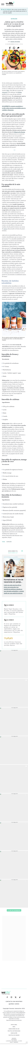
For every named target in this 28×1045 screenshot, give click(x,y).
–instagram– (11, 996)
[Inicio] (10, 5)
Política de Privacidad (14, 1030)
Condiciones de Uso (14, 1028)
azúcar (5, 229)
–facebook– (7, 996)
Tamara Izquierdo (15, 41)
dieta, (7, 90)
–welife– (20, 996)
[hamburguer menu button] (2, 4)
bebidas (20, 92)
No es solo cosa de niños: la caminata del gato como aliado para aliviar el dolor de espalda (15, 11)
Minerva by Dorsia (19, 132)
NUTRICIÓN (9, 541)
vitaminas (5, 92)
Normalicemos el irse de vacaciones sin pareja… (13, 580)
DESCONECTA (13, 551)
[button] (14, 664)
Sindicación (14, 1033)
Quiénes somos (14, 1004)
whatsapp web (14, 47)
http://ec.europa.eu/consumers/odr (13, 1020)
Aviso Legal (14, 1024)
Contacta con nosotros (14, 1001)
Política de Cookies (14, 1035)
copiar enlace (18, 47)
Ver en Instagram (14, 910)
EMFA (14, 1026)
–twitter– (16, 996)
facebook (9, 47)
